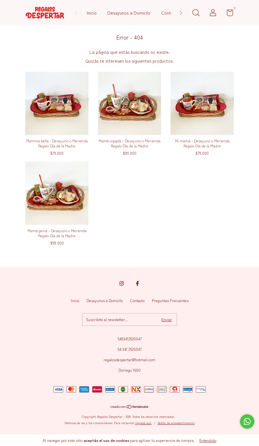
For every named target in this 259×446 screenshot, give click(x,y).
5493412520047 (129, 338)
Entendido (207, 440)
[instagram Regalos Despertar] (121, 283)
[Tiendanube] (129, 407)
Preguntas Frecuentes (170, 300)
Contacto (170, 12)
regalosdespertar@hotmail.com (129, 359)
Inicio (92, 12)
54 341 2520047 (129, 349)
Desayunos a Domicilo (128, 12)
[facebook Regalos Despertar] (137, 283)
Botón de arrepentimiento (176, 422)
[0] (227, 14)
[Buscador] (195, 13)
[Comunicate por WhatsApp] (247, 421)
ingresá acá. (143, 422)
